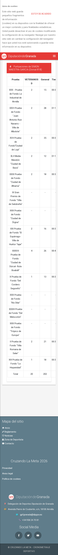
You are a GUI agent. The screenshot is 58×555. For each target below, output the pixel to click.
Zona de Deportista (13, 439)
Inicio (7, 428)
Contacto (9, 443)
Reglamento (10, 431)
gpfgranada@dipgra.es (31, 514)
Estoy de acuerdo (41, 14)
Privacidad (7, 468)
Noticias (8, 435)
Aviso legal (7, 473)
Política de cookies (11, 479)
